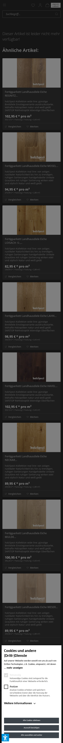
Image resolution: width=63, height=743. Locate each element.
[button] (5, 737)
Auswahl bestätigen (31, 728)
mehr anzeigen (15, 668)
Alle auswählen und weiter (31, 735)
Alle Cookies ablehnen (31, 720)
